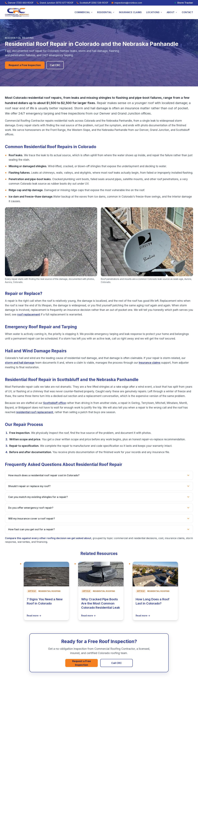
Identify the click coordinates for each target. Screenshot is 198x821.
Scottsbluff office (54, 402)
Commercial (82, 12)
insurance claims (149, 362)
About (171, 12)
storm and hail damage (19, 362)
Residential (104, 12)
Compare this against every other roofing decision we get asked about (48, 538)
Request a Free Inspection (25, 65)
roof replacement (28, 314)
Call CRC (55, 65)
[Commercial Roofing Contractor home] (17, 12)
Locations (153, 12)
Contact (187, 12)
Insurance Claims (130, 12)
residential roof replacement (34, 412)
